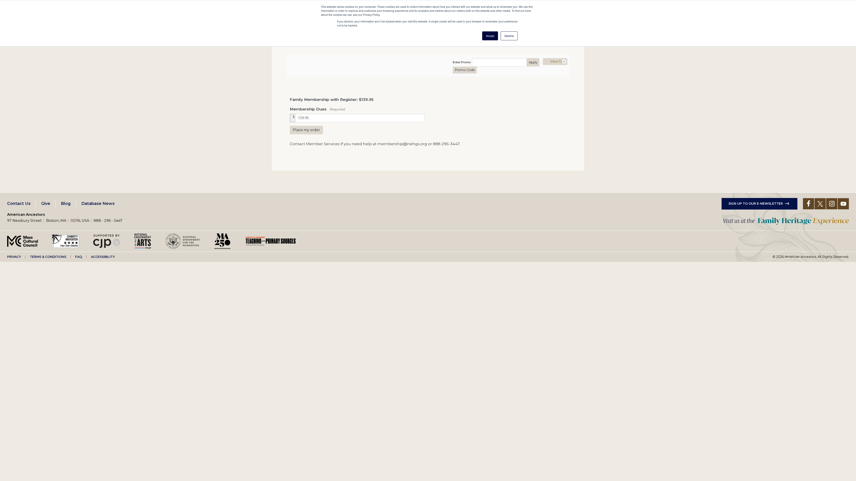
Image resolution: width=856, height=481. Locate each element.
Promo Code (465, 70)
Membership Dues (308, 109)
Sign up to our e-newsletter (755, 204)
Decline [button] (509, 36)
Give (45, 203)
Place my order (306, 130)
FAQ (78, 257)
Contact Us (19, 203)
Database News (98, 203)
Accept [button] (490, 36)
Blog (66, 203)
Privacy (14, 257)
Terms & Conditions (48, 257)
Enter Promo (462, 62)
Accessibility (103, 257)
